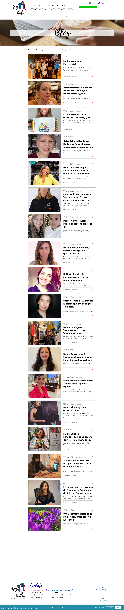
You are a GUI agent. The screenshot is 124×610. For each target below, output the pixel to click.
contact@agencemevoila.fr (37, 594)
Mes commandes (103, 600)
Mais (71, 50)
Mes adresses (102, 602)
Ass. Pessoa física (103, 591)
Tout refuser (110, 607)
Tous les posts (33, 50)
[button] (94, 50)
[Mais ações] (93, 57)
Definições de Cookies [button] (100, 607)
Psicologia (64, 50)
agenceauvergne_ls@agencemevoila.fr (62, 594)
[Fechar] (122, 607)
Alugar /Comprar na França (49, 50)
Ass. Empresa (102, 589)
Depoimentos (102, 594)
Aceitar (117, 607)
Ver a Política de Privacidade (31, 608)
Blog (100, 596)
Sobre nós (101, 587)
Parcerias (101, 598)
